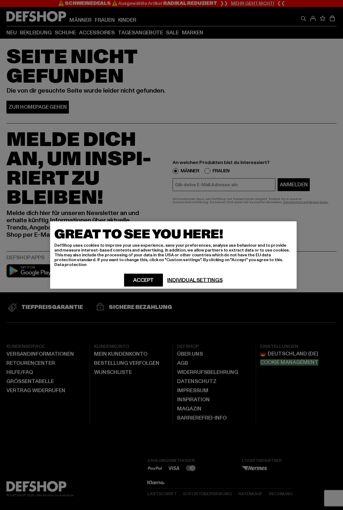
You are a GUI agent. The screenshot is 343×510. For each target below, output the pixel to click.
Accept (143, 280)
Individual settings (194, 280)
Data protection (70, 265)
